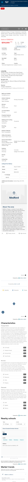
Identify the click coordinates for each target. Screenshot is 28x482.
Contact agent (5, 28)
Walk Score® (17, 284)
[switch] (19, 29)
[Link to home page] (7, 2)
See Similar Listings (20, 46)
